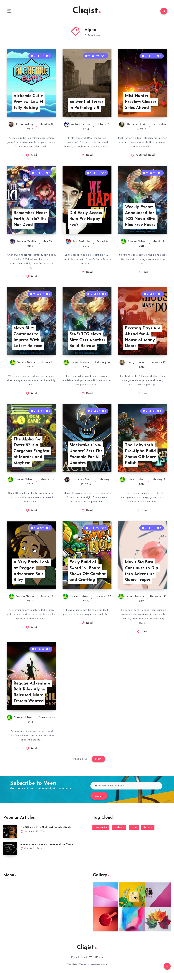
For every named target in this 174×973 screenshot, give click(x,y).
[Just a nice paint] (131, 919)
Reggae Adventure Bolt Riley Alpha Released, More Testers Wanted (32, 692)
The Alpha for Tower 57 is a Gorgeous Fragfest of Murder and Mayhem (32, 451)
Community (100, 827)
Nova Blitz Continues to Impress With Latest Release (28, 337)
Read (33, 155)
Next (98, 759)
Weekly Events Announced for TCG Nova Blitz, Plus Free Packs (140, 216)
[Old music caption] (158, 894)
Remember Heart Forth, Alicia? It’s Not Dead (30, 219)
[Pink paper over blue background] (105, 894)
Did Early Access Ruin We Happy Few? (85, 219)
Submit (99, 796)
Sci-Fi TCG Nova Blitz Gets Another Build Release (87, 340)
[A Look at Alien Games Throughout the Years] (10, 848)
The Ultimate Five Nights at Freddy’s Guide (45, 827)
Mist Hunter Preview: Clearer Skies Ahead (140, 102)
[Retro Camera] (131, 894)
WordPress (96, 957)
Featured (141, 155)
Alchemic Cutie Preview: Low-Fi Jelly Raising (28, 102)
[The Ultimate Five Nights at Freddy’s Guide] (10, 831)
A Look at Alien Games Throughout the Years (46, 844)
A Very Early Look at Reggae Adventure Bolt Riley (31, 571)
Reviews (147, 827)
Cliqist (85, 11)
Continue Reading (43, 107)
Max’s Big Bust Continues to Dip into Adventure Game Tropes (141, 571)
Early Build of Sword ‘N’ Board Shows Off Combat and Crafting (87, 571)
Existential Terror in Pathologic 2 (86, 105)
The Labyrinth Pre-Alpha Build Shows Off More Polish (140, 454)
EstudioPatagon (98, 964)
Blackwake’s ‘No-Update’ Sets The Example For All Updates (86, 454)
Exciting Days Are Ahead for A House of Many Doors (142, 337)
